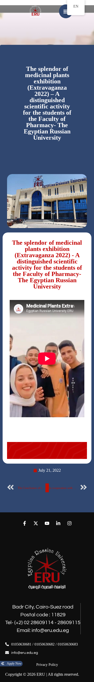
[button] (66, 11)
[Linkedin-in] (58, 523)
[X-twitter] (35, 523)
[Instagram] (69, 523)
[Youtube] (46, 523)
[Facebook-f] (24, 523)
